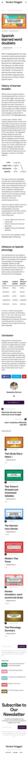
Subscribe (22, 646)
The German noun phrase (11, 527)
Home (3, 10)
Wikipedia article (20, 115)
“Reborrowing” (10, 126)
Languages (15, 752)
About (21, 752)
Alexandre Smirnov (8, 47)
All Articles (8, 752)
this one (18, 237)
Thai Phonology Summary (13, 629)
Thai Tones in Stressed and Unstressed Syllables (11, 491)
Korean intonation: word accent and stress (14, 594)
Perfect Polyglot (14, 2)
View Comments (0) (13, 402)
